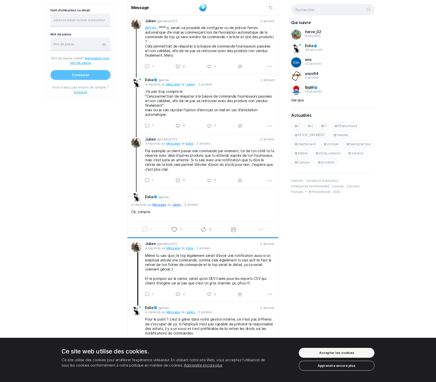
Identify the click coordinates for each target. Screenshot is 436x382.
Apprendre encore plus (203, 365)
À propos (353, 186)
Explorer (297, 181)
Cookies (338, 186)
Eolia (190, 143)
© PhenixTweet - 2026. (325, 192)
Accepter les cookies (336, 353)
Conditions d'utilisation (322, 181)
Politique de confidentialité (310, 186)
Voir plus (297, 100)
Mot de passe (60, 34)
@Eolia (150, 28)
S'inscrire (80, 92)
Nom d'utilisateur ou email (70, 10)
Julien (191, 84)
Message (140, 8)
